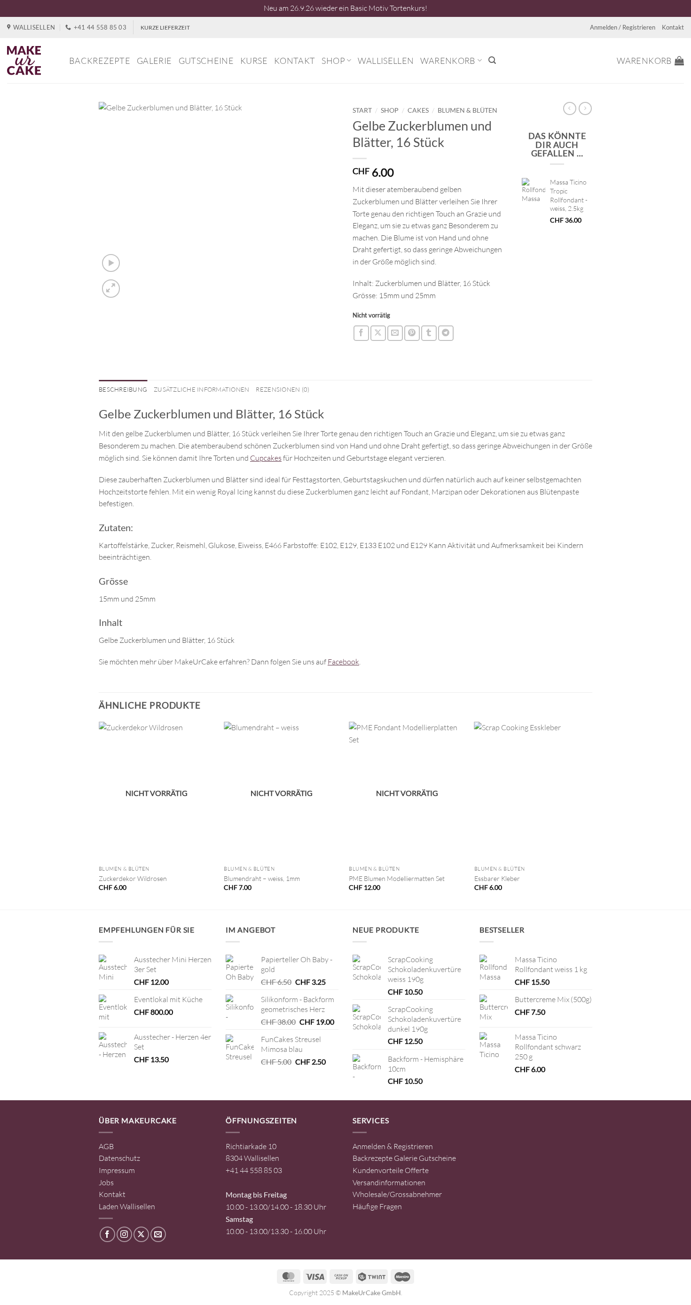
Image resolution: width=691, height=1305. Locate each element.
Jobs (106, 1182)
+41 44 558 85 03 (254, 1170)
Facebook (343, 661)
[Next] (589, 815)
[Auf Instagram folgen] (124, 1234)
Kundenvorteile (378, 1170)
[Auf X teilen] (378, 333)
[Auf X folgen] (141, 1234)
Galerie (154, 60)
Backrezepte (99, 60)
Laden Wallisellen (127, 1206)
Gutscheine (206, 60)
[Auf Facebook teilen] (361, 333)
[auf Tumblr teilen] (429, 333)
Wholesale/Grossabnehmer (397, 1194)
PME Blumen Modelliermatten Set (397, 878)
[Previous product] (585, 108)
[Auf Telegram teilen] (446, 333)
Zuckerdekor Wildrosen (133, 878)
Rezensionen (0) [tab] (282, 389)
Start (362, 110)
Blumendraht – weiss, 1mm (262, 878)
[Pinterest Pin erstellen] (412, 333)
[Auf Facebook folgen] (107, 1234)
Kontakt (673, 27)
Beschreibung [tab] (123, 389)
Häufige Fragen (377, 1206)
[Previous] (99, 815)
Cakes (418, 110)
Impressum (117, 1170)
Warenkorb (447, 60)
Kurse (253, 60)
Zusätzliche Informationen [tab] (201, 389)
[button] (492, 60)
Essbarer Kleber (497, 878)
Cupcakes (266, 458)
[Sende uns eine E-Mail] (158, 1234)
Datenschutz (119, 1158)
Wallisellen (386, 60)
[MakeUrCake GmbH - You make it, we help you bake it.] (31, 60)
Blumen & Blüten (467, 110)
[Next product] (569, 108)
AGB (106, 1146)
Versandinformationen (389, 1182)
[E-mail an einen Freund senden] (395, 333)
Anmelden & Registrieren (393, 1146)
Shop (333, 60)
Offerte (417, 1170)
